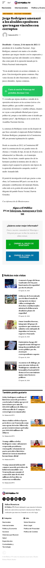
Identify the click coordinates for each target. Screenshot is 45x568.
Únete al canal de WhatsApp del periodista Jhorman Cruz (21, 91)
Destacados (8, 13)
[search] (41, 2)
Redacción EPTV (13, 35)
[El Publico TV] (23, 2)
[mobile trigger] (4, 2)
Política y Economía (23, 13)
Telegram (15, 210)
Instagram (28, 210)
